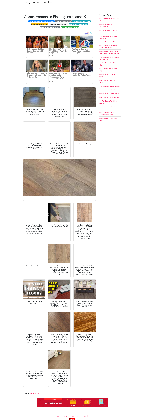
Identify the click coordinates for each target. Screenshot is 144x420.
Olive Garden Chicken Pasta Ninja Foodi (108, 70)
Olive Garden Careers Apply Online (108, 75)
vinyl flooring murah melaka (81, 21)
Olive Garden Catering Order (108, 90)
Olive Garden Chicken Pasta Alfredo (108, 119)
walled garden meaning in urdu (49, 27)
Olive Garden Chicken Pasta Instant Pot (108, 37)
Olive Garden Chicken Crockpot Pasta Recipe (109, 58)
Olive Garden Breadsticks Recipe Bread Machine (107, 114)
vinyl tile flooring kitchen (63, 21)
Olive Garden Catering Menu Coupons (108, 108)
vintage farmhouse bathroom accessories (41, 21)
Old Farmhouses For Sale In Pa (109, 42)
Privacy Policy (75, 416)
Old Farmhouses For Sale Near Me (109, 20)
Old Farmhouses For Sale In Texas (108, 31)
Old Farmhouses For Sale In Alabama (108, 102)
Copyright (85, 416)
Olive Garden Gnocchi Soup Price (108, 81)
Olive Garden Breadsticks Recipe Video (107, 25)
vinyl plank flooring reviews (39, 24)
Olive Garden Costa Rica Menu (109, 93)
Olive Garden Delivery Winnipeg (109, 97)
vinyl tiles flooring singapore (58, 24)
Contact (64, 416)
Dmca (57, 416)
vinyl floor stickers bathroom (70, 27)
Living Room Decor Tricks (39, 2)
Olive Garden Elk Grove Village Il (109, 86)
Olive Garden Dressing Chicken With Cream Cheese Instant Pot (109, 52)
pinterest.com (34, 393)
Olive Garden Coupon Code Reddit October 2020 (108, 47)
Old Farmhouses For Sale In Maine (108, 64)
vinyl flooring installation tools (78, 24)
